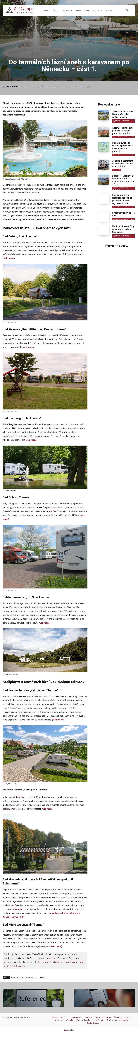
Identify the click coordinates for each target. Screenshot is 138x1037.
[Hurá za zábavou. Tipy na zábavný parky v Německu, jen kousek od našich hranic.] (103, 230)
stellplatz (21, 797)
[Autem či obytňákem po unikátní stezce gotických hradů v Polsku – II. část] (103, 132)
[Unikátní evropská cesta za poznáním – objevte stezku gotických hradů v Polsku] (103, 147)
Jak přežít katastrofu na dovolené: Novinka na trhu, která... (122, 164)
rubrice (50, 958)
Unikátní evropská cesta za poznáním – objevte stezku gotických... (122, 147)
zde (50, 511)
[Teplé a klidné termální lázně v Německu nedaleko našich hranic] (103, 115)
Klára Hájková (12, 86)
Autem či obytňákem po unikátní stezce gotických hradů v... (122, 131)
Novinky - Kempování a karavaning (120, 188)
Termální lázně (40, 977)
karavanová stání (17, 977)
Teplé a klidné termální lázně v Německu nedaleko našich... (123, 114)
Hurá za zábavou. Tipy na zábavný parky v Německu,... (123, 229)
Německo (29, 977)
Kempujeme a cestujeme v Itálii (123, 219)
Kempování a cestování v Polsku (123, 137)
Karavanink (116, 170)
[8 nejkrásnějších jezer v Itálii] (103, 217)
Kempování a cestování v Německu (31, 87)
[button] (127, 10)
